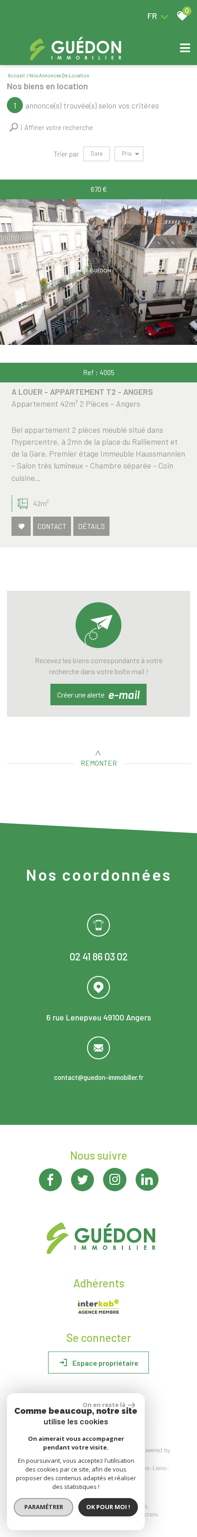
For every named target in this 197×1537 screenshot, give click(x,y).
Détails (91, 526)
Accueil (16, 75)
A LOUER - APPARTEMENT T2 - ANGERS (82, 392)
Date (97, 153)
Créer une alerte (98, 694)
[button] (51, 127)
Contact (52, 526)
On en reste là (104, 1405)
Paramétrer (43, 1507)
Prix (126, 153)
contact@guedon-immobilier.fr (98, 1077)
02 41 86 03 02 (99, 956)
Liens (160, 1468)
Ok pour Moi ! (108, 1507)
